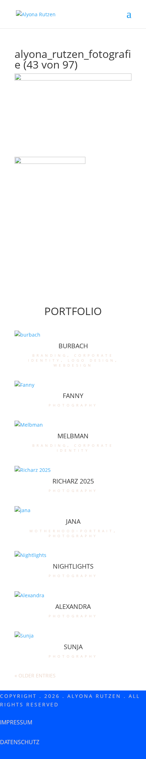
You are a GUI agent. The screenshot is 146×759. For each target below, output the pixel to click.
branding (49, 354)
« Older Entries (35, 675)
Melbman (73, 436)
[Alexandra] (73, 595)
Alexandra (73, 606)
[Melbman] (73, 425)
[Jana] (73, 510)
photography (73, 404)
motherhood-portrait (71, 530)
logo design (91, 359)
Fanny (73, 395)
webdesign (73, 364)
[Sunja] (73, 635)
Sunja (73, 646)
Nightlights (73, 566)
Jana (73, 521)
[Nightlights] (73, 555)
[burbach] (73, 335)
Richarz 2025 (73, 481)
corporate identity (85, 447)
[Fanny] (73, 385)
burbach (73, 346)
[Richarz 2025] (73, 470)
